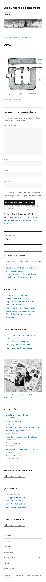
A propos (10, 317)
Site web (8, 181)
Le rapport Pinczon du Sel (17, 497)
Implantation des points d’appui (20, 302)
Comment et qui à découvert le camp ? (22, 274)
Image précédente (10, 37)
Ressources (9, 568)
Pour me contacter (14, 421)
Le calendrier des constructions (19, 277)
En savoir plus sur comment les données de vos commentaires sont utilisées (22, 220)
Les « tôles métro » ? (15, 501)
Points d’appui (10, 557)
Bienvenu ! (8, 536)
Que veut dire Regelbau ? (16, 507)
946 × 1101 (17, 99)
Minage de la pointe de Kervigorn (20, 308)
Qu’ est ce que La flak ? (16, 504)
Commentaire (11, 126)
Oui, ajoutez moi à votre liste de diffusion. (21, 207)
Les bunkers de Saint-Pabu (22, 7)
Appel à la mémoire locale (17, 415)
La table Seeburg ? (14, 494)
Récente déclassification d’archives (21, 437)
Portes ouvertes (13, 443)
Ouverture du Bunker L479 (17, 298)
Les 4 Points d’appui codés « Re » (20, 335)
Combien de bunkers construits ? (20, 268)
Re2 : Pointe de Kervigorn (17, 342)
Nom (6, 159)
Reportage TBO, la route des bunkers (22, 449)
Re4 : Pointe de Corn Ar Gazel (19, 348)
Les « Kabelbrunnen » (15, 305)
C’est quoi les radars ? (15, 271)
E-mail (7, 170)
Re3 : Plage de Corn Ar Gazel (18, 345)
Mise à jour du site (14, 455)
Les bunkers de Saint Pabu (17, 295)
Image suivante (25, 37)
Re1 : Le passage (13, 338)
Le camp (7, 541)
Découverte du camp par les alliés (20, 311)
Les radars (8, 547)
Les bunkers (9, 552)
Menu (7, 14)
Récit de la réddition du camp (18, 314)
